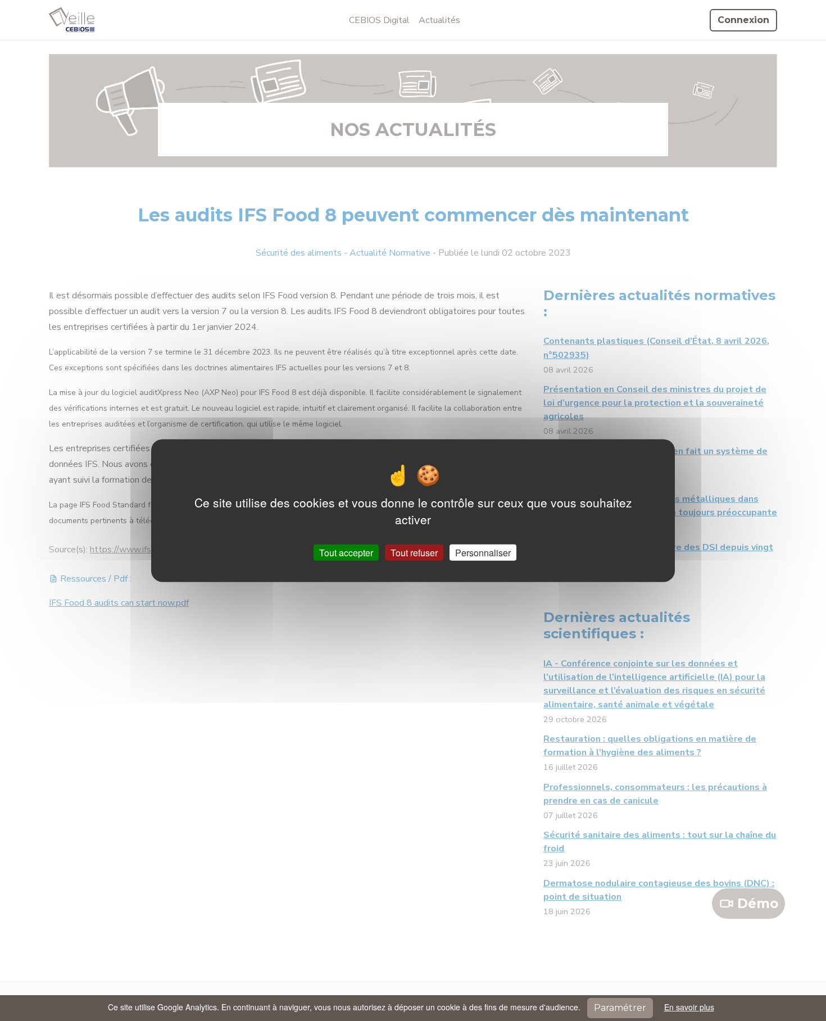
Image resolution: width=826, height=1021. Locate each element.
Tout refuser (414, 552)
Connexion (743, 20)
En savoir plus (689, 1007)
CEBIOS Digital (379, 20)
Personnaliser (483, 552)
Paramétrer (620, 1007)
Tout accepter (346, 552)
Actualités (439, 20)
